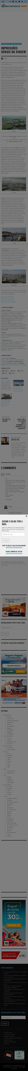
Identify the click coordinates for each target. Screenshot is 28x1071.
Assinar (5, 540)
